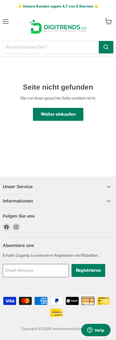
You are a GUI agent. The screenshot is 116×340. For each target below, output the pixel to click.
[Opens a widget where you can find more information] (96, 330)
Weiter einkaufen (58, 114)
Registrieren (88, 270)
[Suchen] (106, 47)
